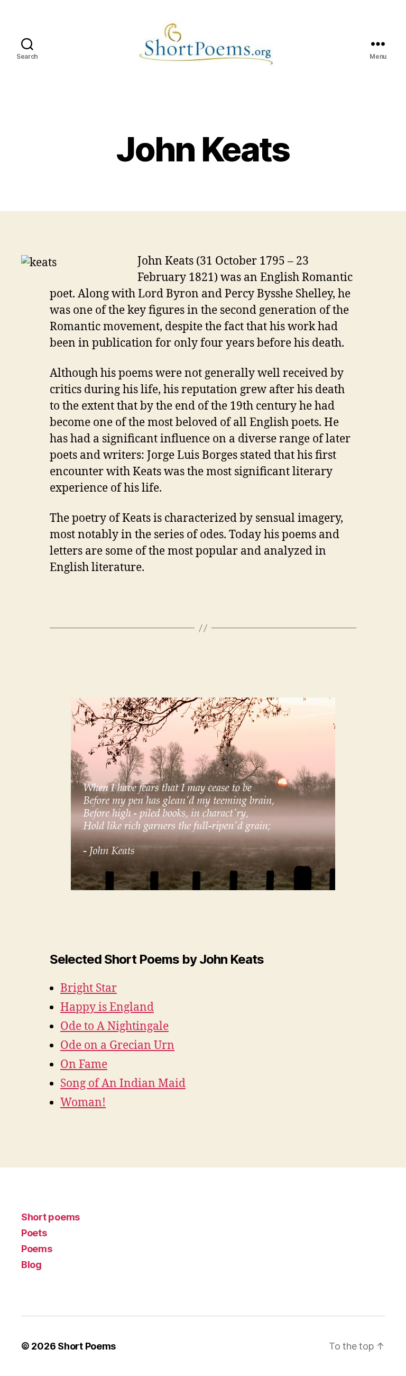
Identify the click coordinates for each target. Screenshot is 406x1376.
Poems (36, 1248)
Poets (34, 1232)
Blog (31, 1264)
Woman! (83, 1103)
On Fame (83, 1064)
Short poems (50, 1217)
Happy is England (107, 1007)
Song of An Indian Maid (123, 1083)
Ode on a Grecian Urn (117, 1045)
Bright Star (88, 988)
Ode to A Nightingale (114, 1026)
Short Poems (87, 1346)
